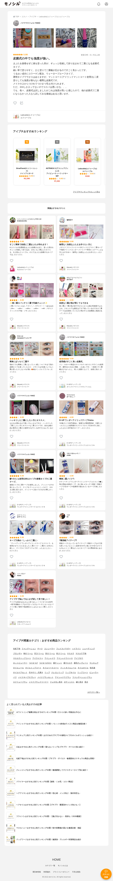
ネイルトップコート (33, 668)
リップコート (82, 672)
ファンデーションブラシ (82, 677)
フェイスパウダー (63, 649)
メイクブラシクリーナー (39, 682)
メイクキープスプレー (27, 677)
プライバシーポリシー (61, 872)
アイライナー (37, 658)
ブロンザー (17, 653)
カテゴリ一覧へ (93, 692)
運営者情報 (37, 872)
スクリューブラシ (20, 682)
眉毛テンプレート (81, 663)
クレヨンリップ (57, 672)
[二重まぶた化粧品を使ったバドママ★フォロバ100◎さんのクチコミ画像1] (22, 38)
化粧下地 (16, 649)
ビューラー (93, 672)
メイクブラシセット (45, 677)
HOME (56, 859)
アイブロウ (78, 658)
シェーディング (88, 649)
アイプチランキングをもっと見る (86, 192)
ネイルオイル (83, 668)
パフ (15, 677)
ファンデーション (29, 649)
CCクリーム (39, 653)
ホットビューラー (20, 663)
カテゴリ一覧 (50, 865)
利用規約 (47, 872)
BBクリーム (28, 653)
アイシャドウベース (65, 658)
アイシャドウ (50, 658)
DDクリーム (50, 653)
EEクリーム (61, 653)
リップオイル (70, 672)
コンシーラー (49, 649)
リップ (47, 672)
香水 (86, 682)
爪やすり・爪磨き (36, 672)
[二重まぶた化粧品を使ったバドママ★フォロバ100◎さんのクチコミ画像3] (65, 38)
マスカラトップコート (22, 658)
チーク (40, 649)
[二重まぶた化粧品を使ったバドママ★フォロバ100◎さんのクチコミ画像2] (44, 38)
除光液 (92, 668)
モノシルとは (63, 865)
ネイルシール (18, 668)
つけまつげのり (45, 663)
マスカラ (70, 653)
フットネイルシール (68, 668)
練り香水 (79, 682)
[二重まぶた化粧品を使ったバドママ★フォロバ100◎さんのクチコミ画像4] (86, 38)
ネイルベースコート (51, 668)
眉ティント (57, 663)
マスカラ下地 (81, 653)
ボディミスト (69, 682)
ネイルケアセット (20, 672)
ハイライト (76, 649)
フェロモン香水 (56, 682)
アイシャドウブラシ (63, 677)
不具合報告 (76, 872)
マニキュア (93, 663)
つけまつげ (33, 663)
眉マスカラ (67, 663)
